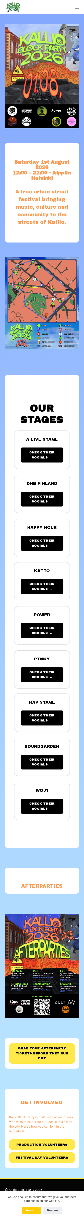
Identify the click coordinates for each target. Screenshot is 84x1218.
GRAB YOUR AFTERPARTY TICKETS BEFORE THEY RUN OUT (42, 1053)
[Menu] (77, 7)
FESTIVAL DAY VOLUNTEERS (42, 1157)
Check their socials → (42, 455)
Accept (31, 1210)
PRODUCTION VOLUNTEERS (42, 1144)
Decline (52, 1210)
